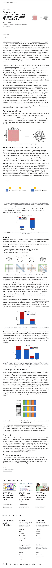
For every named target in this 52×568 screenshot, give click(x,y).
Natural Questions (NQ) (39, 210)
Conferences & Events (8, 469)
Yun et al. (9, 291)
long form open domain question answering (28, 448)
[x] (9, 515)
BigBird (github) (31, 450)
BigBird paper (9, 277)
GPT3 (12, 43)
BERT (46, 42)
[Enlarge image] (48, 19)
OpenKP (18, 212)
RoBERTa (5, 43)
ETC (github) (21, 450)
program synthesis (8, 448)
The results (32, 428)
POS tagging (11, 52)
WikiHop (11, 212)
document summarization (36, 74)
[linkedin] (12, 515)
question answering (22, 74)
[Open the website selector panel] (16, 2)
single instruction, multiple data (28, 386)
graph (18, 117)
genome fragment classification (11, 75)
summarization (7, 50)
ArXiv (38, 327)
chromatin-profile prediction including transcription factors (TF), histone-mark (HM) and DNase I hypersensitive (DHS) (25, 362)
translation (45, 49)
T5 (8, 43)
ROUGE (12, 327)
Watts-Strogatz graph (41, 274)
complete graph (20, 120)
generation (15, 50)
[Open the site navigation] (3, 2)
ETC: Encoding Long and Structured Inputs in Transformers (25, 86)
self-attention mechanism (12, 67)
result (8, 232)
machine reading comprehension (24, 52)
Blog (8, 9)
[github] (20, 515)
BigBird (26, 239)
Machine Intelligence (7, 471)
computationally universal (32, 289)
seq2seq (34, 49)
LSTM (21, 61)
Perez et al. (18, 291)
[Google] (5, 564)
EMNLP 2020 (38, 87)
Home (4, 9)
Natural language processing (11, 42)
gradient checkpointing (42, 301)
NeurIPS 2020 (34, 95)
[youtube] (16, 515)
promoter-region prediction (27, 340)
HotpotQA (5, 212)
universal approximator (32, 291)
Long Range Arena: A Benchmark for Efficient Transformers (24, 425)
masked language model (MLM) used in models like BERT (33, 168)
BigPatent (32, 327)
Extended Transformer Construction (36, 152)
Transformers (36, 42)
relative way (41, 165)
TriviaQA (29, 210)
